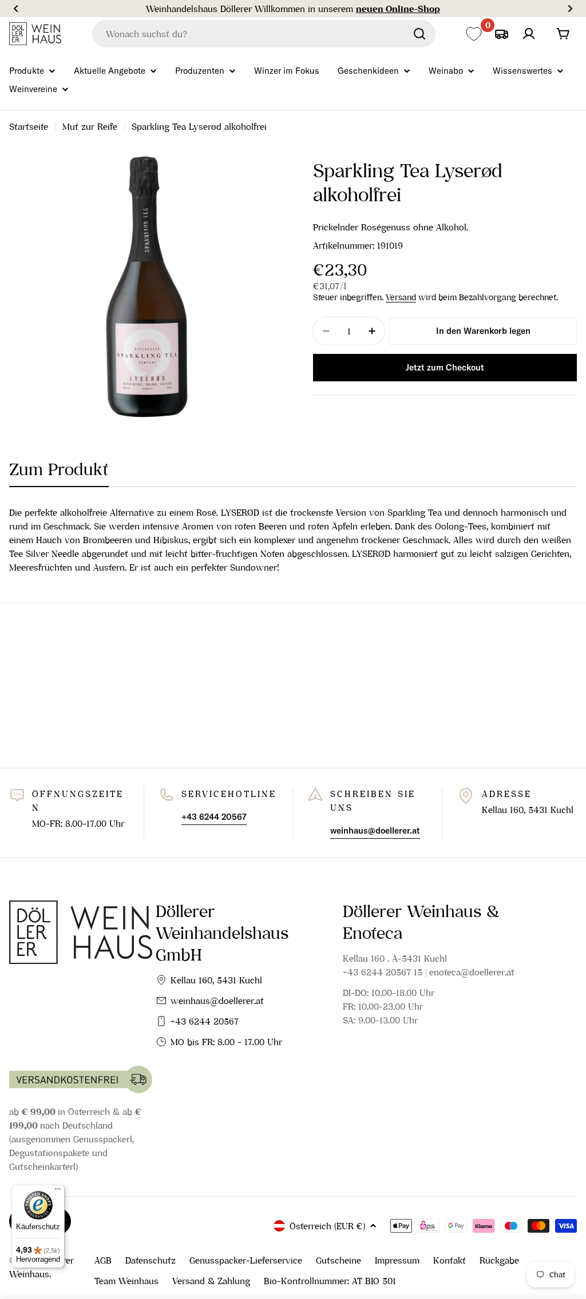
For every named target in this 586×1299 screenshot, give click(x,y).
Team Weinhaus (126, 1280)
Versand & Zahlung (211, 1280)
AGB (103, 1260)
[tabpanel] (293, 539)
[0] (473, 34)
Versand (401, 297)
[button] (16, 8)
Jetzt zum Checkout (445, 367)
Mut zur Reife (89, 126)
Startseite (28, 126)
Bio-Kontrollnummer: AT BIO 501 (330, 1280)
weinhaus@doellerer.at (217, 1000)
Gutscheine (338, 1260)
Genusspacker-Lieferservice (245, 1260)
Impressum (397, 1260)
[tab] (59, 473)
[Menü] (58, 1191)
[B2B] (501, 34)
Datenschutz (150, 1260)
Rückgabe (499, 1260)
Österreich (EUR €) (327, 1226)
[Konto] (529, 34)
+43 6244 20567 (205, 1021)
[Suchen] (419, 34)
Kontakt (449, 1260)
